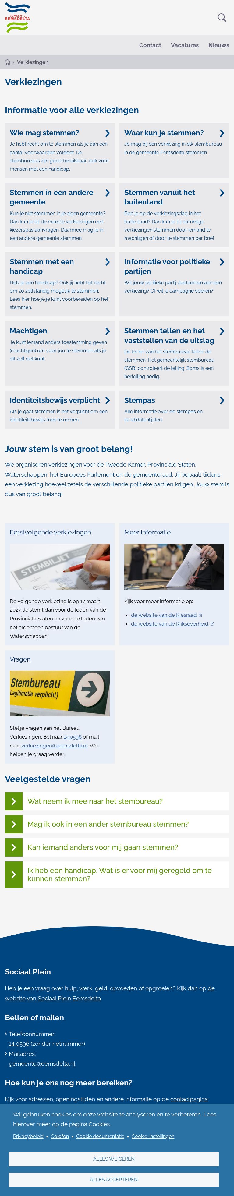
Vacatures (185, 45)
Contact (150, 45)
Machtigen (28, 330)
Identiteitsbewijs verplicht (55, 400)
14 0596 (19, 1043)
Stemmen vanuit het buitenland (159, 197)
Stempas (139, 400)
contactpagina (189, 1099)
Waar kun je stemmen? (164, 132)
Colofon (60, 1136)
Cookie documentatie (100, 1136)
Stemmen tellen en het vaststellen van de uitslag (169, 335)
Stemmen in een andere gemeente (51, 197)
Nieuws (218, 45)
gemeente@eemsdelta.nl (42, 1063)
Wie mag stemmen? (44, 132)
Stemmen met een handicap (42, 266)
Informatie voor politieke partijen (167, 266)
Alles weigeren (114, 1159)
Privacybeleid (28, 1136)
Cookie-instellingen (153, 1136)
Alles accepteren (114, 1180)
